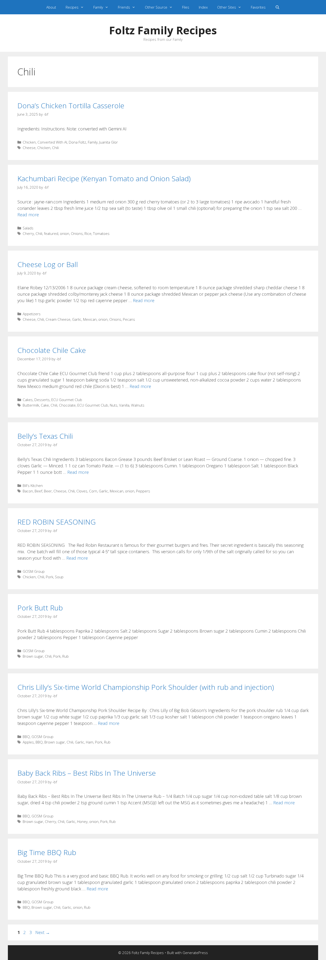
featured (51, 233)
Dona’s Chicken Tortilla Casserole (70, 105)
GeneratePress (195, 952)
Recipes (72, 7)
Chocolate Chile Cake (51, 350)
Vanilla (124, 405)
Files (185, 7)
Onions (77, 233)
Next (42, 932)
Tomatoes (101, 233)
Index (203, 7)
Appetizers (32, 313)
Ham (89, 742)
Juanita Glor (108, 142)
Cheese (29, 147)
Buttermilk (31, 405)
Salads (28, 228)
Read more (28, 214)
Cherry (28, 233)
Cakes (28, 399)
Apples (28, 742)
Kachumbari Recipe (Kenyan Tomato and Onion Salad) (104, 178)
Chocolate (67, 405)
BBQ (26, 736)
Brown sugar (33, 656)
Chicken (29, 142)
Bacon (28, 491)
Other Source (156, 7)
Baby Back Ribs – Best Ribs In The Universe (86, 773)
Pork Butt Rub (40, 608)
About (51, 7)
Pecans (129, 319)
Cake (45, 405)
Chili (55, 147)
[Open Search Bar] (277, 7)
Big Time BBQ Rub (46, 852)
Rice (87, 233)
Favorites (258, 7)
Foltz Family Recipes (163, 30)
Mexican (90, 319)
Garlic (76, 319)
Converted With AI (52, 142)
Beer (48, 491)
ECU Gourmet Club (66, 399)
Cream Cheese (58, 319)
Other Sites (226, 7)
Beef (38, 491)
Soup (59, 576)
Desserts (42, 399)
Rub (65, 656)
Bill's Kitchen (33, 485)
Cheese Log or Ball (47, 264)
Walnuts (137, 405)
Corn (93, 491)
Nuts (113, 405)
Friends (124, 7)
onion (64, 233)
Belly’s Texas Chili (45, 436)
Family (98, 7)
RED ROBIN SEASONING (56, 522)
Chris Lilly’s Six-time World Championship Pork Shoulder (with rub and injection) (145, 687)
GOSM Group (34, 571)
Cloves (81, 491)
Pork (49, 576)
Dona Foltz (77, 142)
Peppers (143, 491)
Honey (82, 821)
